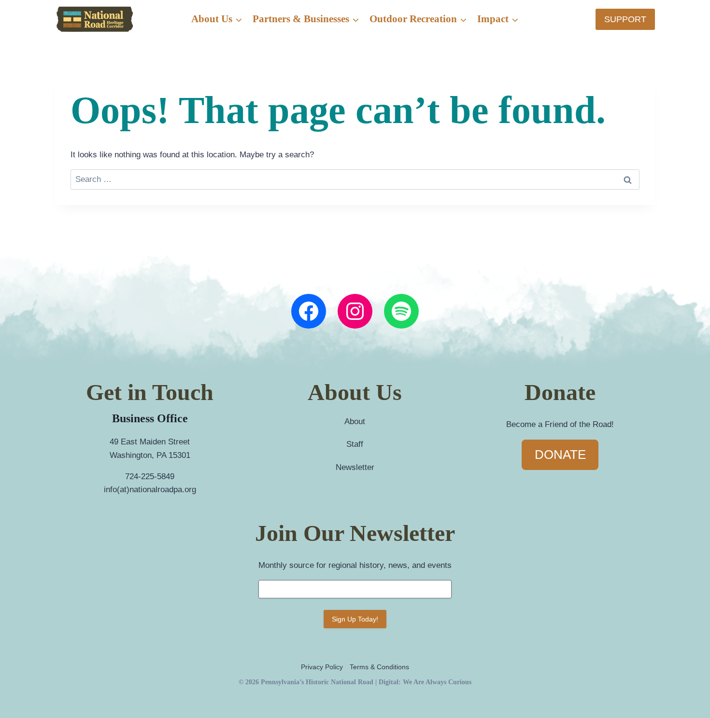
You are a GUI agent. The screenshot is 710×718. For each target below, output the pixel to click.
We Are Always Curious (437, 682)
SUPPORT (625, 19)
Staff (354, 444)
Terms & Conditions (379, 667)
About (354, 421)
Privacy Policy (322, 667)
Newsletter (355, 467)
